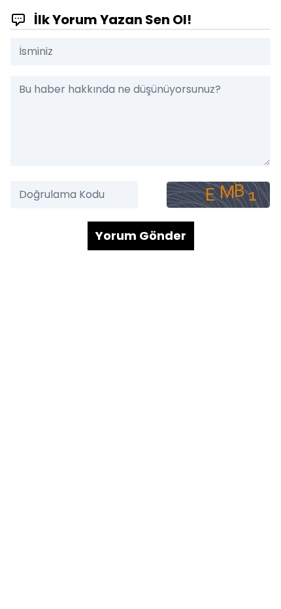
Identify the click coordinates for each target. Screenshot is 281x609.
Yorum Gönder (140, 235)
